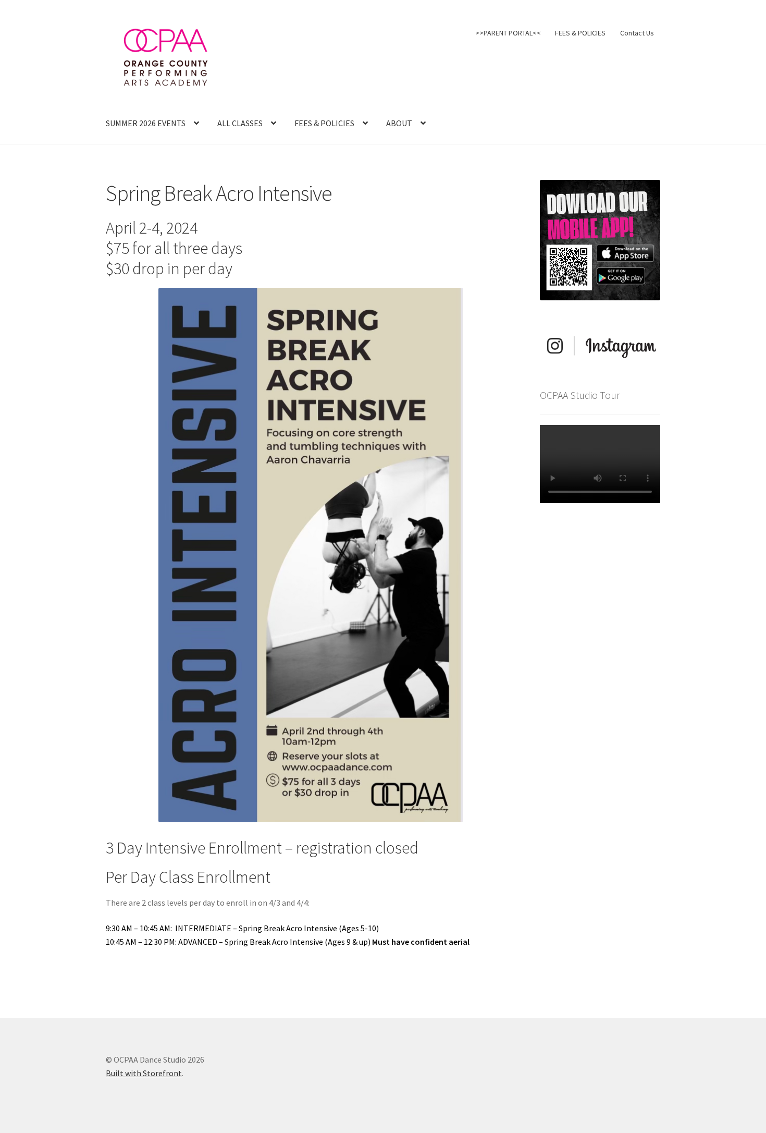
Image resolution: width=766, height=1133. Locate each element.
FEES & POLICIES (580, 33)
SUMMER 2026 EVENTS (146, 123)
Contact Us (637, 33)
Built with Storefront (144, 1073)
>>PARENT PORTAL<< (508, 33)
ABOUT (399, 123)
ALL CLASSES (240, 123)
